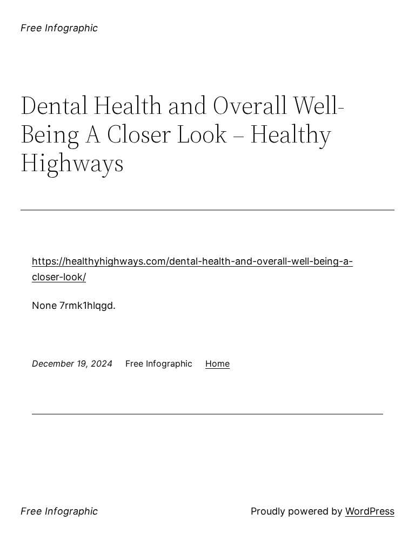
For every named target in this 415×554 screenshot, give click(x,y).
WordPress (369, 511)
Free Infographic (59, 27)
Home (217, 363)
